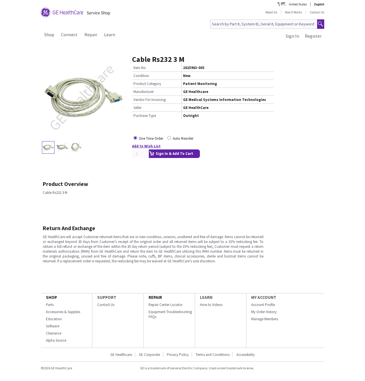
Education (54, 319)
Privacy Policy (178, 354)
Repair (90, 34)
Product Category (147, 83)
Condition (141, 75)
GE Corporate (149, 354)
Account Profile (263, 304)
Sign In (292, 36)
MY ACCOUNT (263, 297)
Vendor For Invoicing (149, 99)
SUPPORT (106, 297)
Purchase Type (144, 115)
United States (298, 4)
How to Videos (211, 304)
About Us (271, 12)
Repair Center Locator (165, 304)
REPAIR (155, 297)
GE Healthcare (121, 354)
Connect (69, 34)
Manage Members (264, 319)
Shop (49, 34)
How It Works (293, 12)
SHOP (51, 297)
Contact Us (317, 12)
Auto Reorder (183, 138)
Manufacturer (143, 91)
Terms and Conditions (213, 354)
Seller (137, 107)
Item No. (140, 67)
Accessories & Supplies (63, 311)
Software (52, 326)
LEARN (206, 297)
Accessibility (245, 354)
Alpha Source (56, 340)
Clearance (53, 333)
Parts (50, 304)
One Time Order (151, 138)
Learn (109, 34)
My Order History (264, 311)
